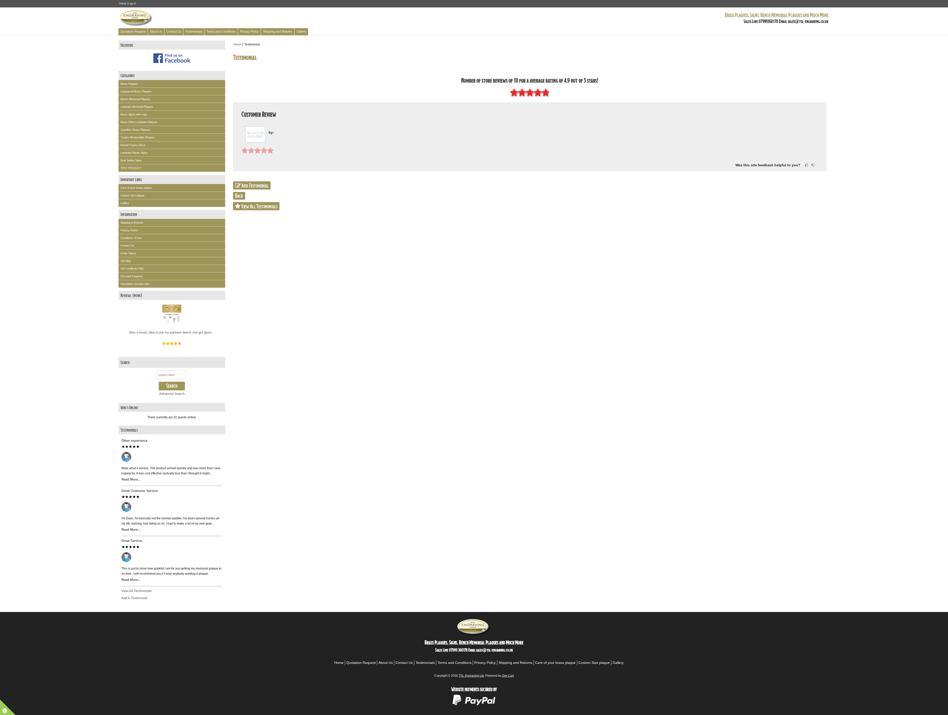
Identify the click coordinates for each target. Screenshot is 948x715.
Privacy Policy (249, 31)
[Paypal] (474, 704)
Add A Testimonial (134, 598)
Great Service (131, 541)
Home (122, 3)
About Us (156, 31)
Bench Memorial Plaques (135, 99)
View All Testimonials (136, 591)
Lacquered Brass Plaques (136, 91)
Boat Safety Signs (131, 160)
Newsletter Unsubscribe (134, 283)
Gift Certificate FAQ (132, 268)
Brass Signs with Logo (133, 114)
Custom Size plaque (132, 195)
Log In (132, 3)
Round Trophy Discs (132, 145)
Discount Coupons (131, 276)
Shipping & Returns (131, 222)
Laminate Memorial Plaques (136, 106)
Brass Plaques (129, 83)
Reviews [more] (131, 295)
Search (125, 362)
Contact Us (173, 31)
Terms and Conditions (221, 31)
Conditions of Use (131, 237)
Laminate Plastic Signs (133, 152)
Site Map (125, 260)
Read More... (131, 479)
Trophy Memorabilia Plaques (137, 137)
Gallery (301, 31)
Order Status (128, 253)
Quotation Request (133, 31)
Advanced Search (172, 394)
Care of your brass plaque (136, 187)
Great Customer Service (139, 491)
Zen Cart (508, 675)
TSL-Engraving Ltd (471, 675)
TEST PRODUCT (131, 168)
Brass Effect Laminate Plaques (138, 122)
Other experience (134, 440)
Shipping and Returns (277, 31)
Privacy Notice (129, 230)
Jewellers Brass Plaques (135, 129)
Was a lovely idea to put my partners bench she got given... (172, 332)
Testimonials (193, 31)
